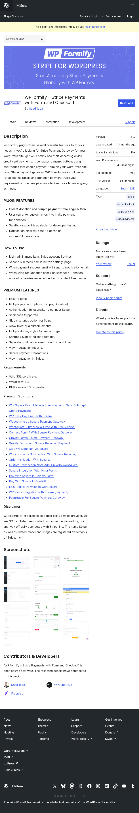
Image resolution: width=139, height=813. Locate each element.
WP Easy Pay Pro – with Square (30, 416)
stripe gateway (126, 211)
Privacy (9, 739)
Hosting (9, 732)
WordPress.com (16, 750)
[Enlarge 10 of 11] (84, 592)
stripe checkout (125, 204)
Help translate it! (95, 26)
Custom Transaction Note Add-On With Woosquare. (43, 465)
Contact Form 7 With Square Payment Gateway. (41, 432)
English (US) (128, 188)
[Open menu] (133, 5)
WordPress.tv (82, 739)
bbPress (11, 763)
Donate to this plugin (110, 332)
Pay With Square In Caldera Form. (31, 476)
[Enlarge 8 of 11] (55, 606)
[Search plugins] (42, 39)
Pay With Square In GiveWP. (28, 481)
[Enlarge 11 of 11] (84, 629)
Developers (78, 732)
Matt (9, 757)
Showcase (44, 719)
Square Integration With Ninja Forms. (33, 470)
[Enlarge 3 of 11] (25, 592)
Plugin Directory (13, 16)
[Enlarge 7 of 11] (55, 576)
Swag (110, 739)
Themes (42, 726)
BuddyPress (13, 770)
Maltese (17, 786)
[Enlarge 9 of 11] (84, 561)
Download (126, 103)
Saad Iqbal (36, 108)
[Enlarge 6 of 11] (55, 561)
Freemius (17, 693)
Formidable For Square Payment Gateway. (37, 497)
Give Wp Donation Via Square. (29, 449)
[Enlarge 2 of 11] (25, 576)
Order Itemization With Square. (29, 459)
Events (109, 726)
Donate (112, 732)
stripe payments (125, 219)
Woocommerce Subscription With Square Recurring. (43, 454)
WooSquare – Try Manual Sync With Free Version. (42, 427)
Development (76, 122)
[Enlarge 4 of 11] (25, 609)
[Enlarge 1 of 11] (25, 561)
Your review (103, 264)
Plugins (42, 732)
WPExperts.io (63, 685)
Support (130, 122)
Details (11, 122)
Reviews (30, 122)
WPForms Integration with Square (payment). (39, 492)
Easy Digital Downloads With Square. (33, 487)
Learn (75, 719)
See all (131, 264)
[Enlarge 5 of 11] (25, 636)
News (7, 726)
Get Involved (114, 719)
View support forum (109, 298)
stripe (131, 196)
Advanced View (106, 229)
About (8, 719)
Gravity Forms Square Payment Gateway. (36, 438)
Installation (52, 122)
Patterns (43, 739)
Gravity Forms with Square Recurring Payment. (40, 443)
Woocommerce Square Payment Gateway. (37, 421)
